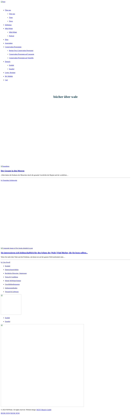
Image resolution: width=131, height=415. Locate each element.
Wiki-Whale (9, 28)
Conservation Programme (13, 47)
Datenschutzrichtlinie (12, 270)
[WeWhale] (65, 4)
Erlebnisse (8, 25)
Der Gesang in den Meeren (12, 171)
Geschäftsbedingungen (12, 284)
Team (11, 17)
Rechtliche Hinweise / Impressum (16, 273)
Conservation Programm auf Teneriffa (21, 58)
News (11, 21)
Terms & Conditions (11, 277)
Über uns (8, 10)
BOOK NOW (5, 413)
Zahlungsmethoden (11, 288)
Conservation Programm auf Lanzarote (21, 54)
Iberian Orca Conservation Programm (21, 50)
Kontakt (7, 266)
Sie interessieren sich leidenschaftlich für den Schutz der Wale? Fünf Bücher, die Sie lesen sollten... (44, 253)
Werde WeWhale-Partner (13, 281)
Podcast (11, 36)
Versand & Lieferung (12, 292)
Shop (6, 39)
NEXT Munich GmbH (43, 410)
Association (8, 43)
